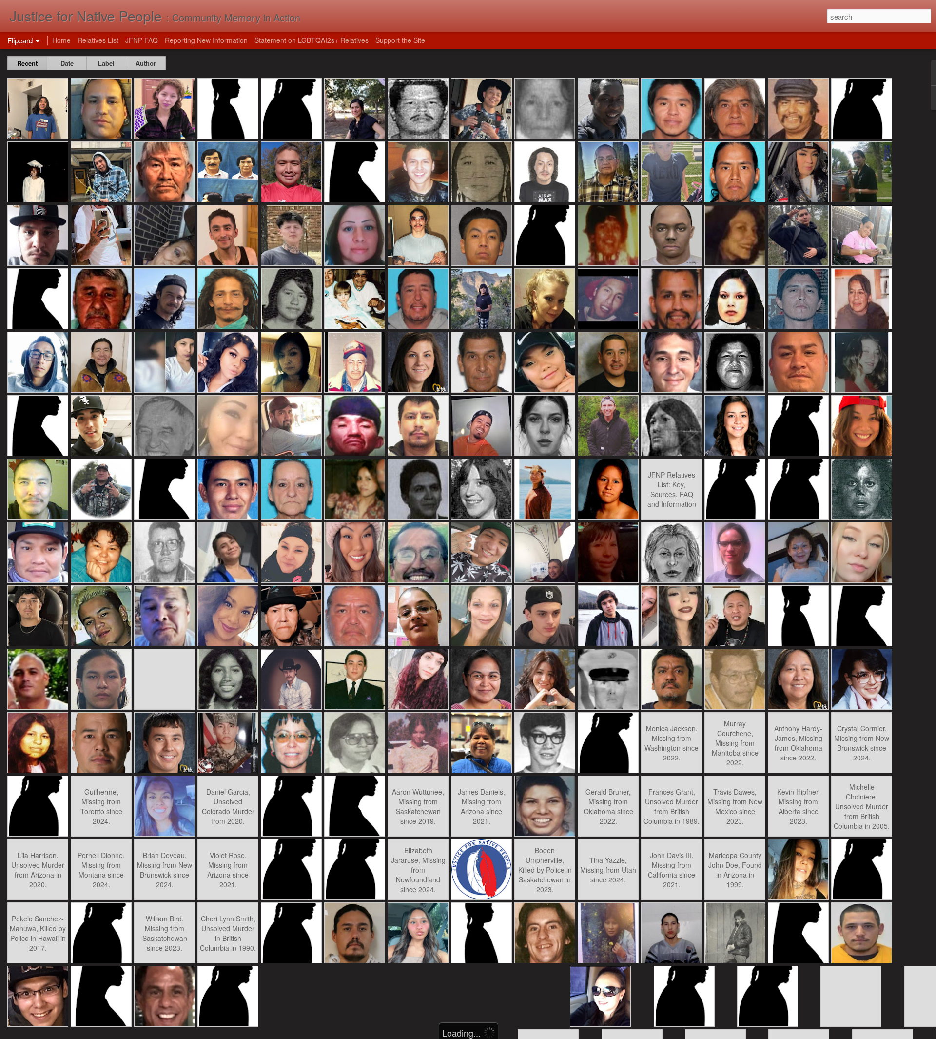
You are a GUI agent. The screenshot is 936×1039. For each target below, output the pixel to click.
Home (61, 40)
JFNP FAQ (141, 40)
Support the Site (400, 40)
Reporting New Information (206, 40)
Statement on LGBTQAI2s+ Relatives (311, 40)
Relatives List (98, 40)
